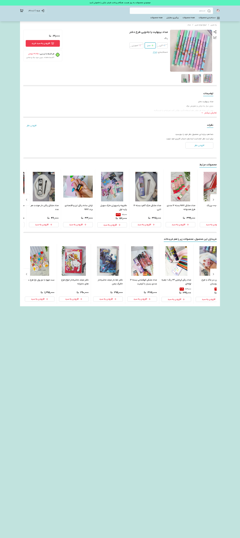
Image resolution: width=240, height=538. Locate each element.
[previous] (213, 199)
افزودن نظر (32, 125)
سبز (149, 45)
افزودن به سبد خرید (41, 43)
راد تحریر (214, 25)
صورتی (135, 45)
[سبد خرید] (21, 10)
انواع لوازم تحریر (201, 25)
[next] (26, 199)
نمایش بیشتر (210, 112)
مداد (189, 25)
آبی (160, 45)
